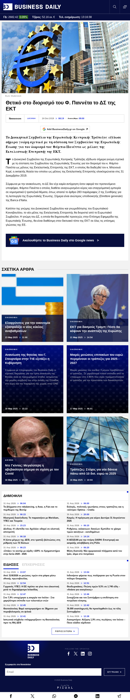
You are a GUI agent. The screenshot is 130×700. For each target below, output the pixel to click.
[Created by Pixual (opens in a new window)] (65, 687)
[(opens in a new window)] (11, 696)
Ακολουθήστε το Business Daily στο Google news (58, 240)
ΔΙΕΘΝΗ (31, 118)
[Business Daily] (32, 6)
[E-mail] (119, 696)
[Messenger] (76, 696)
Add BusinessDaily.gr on (66, 129)
